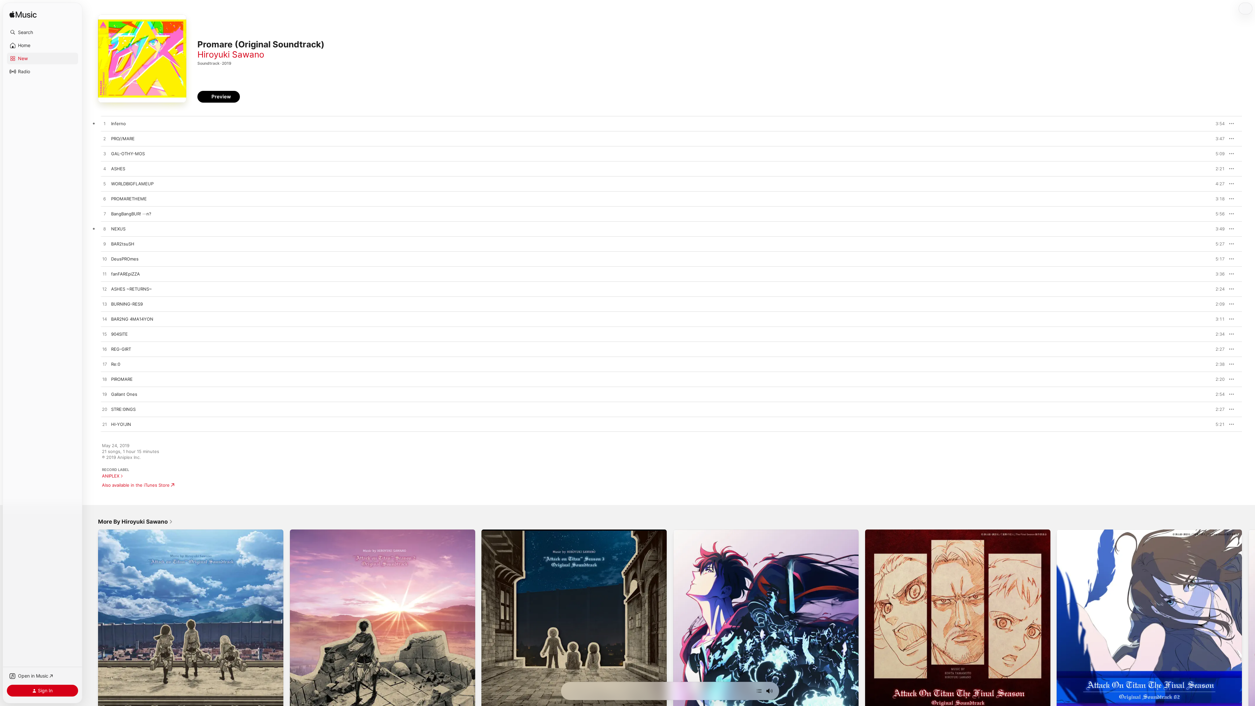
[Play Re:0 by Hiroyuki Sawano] (104, 364)
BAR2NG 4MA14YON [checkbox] (132, 319)
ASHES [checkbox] (118, 168)
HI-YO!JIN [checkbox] (121, 424)
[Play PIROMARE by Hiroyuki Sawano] (104, 379)
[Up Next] (759, 691)
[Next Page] (1248, 622)
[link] (135, 521)
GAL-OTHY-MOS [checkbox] (128, 153)
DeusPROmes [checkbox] (125, 258)
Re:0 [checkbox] (115, 364)
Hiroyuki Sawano (230, 54)
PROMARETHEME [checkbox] (129, 198)
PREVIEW (1217, 124)
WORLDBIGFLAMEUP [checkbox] (132, 183)
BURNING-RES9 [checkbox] (127, 304)
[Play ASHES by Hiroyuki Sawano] (104, 169)
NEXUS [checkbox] (118, 228)
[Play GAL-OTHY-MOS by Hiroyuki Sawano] (104, 154)
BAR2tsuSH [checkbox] (122, 243)
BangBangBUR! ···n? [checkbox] (131, 213)
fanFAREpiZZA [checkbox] (125, 274)
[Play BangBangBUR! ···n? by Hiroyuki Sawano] (104, 214)
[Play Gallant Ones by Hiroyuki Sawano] (104, 394)
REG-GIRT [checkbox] (121, 349)
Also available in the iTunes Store (136, 485)
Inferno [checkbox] (118, 123)
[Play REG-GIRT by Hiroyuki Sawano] (104, 349)
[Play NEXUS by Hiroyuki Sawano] (104, 229)
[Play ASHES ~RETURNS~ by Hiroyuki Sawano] (104, 289)
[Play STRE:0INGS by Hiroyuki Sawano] (104, 409)
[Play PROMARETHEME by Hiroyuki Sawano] (104, 199)
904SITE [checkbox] (119, 334)
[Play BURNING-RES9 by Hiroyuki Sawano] (104, 304)
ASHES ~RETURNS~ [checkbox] (131, 289)
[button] (42, 32)
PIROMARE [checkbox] (122, 379)
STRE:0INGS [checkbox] (123, 409)
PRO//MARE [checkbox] (123, 138)
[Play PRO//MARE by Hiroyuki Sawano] (104, 139)
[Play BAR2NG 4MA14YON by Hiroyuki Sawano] (104, 319)
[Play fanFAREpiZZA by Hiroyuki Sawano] (104, 274)
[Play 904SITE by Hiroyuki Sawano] (104, 334)
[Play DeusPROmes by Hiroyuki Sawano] (104, 259)
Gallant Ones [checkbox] (124, 394)
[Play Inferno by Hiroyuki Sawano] (104, 124)
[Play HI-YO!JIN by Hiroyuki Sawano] (104, 425)
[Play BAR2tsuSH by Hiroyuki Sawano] (104, 244)
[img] (23, 15)
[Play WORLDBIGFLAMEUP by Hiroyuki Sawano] (104, 184)
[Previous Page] (91, 622)
